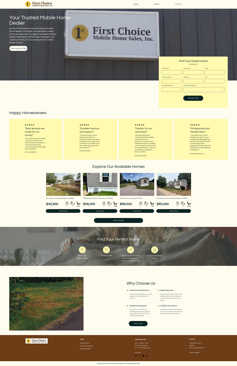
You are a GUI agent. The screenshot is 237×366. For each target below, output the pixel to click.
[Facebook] (139, 356)
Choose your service (189, 85)
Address (186, 77)
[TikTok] (147, 356)
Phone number (166, 77)
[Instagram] (136, 356)
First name (165, 68)
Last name (186, 68)
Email (206, 68)
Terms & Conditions (86, 346)
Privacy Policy (84, 343)
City (206, 77)
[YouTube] (143, 356)
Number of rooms (167, 85)
